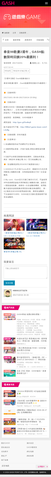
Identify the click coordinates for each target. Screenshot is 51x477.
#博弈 (41, 326)
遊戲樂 (7, 33)
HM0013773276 (20, 291)
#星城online (21, 324)
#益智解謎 (29, 328)
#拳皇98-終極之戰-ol (21, 71)
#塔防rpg (20, 365)
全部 (7, 40)
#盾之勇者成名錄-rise (25, 353)
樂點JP (4, 456)
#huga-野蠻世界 (23, 396)
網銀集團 (30, 456)
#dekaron (26, 320)
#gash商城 (37, 330)
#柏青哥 (37, 334)
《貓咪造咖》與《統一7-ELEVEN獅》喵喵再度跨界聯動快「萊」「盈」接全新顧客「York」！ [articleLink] (31, 421)
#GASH (33, 396)
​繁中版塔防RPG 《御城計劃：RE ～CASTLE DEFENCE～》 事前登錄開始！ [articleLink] (32, 359)
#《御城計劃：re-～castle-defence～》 (31, 367)
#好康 (34, 322)
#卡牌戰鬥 (34, 326)
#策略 (19, 320)
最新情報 (16, 40)
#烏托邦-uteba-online (25, 334)
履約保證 (30, 443)
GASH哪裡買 (32, 447)
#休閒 (36, 328)
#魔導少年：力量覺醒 (25, 330)
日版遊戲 (40, 40)
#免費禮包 (21, 332)
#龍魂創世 (28, 322)
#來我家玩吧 (30, 332)
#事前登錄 (29, 362)
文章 (14, 33)
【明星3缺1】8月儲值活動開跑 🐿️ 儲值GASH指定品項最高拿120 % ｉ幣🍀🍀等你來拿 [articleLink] (32, 431)
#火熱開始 (21, 362)
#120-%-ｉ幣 (22, 434)
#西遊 (43, 334)
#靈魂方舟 (21, 326)
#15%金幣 (37, 406)
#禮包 (38, 324)
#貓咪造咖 (21, 424)
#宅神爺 (20, 322)
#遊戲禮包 (21, 328)
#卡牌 (33, 320)
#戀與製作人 (21, 344)
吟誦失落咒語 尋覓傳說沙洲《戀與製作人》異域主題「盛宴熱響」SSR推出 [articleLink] (32, 341)
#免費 (43, 320)
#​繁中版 (37, 362)
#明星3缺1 (32, 434)
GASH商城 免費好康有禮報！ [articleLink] (29, 314)
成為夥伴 (4, 451)
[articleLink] (14, 228)
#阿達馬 (8, 71)
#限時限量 (31, 324)
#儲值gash (28, 406)
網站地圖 (30, 451)
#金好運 (20, 406)
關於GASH (5, 443)
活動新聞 (22, 33)
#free (27, 326)
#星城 (38, 320)
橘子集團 (4, 460)
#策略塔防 (39, 332)
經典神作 (28, 40)
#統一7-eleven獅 (31, 424)
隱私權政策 (5, 447)
